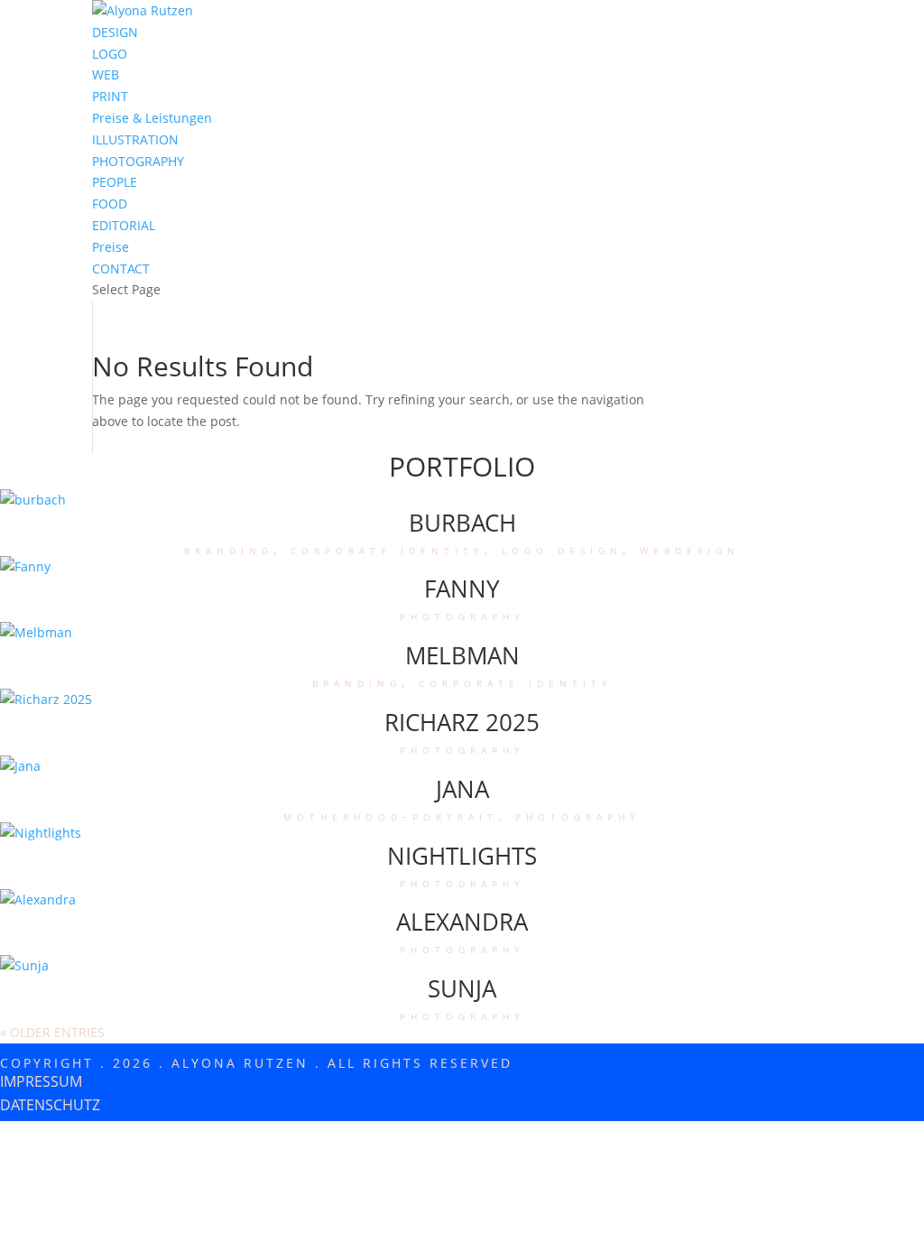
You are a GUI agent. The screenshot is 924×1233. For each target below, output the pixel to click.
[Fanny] (25, 566)
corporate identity (388, 549)
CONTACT (121, 268)
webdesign (690, 549)
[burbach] (33, 499)
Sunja (462, 988)
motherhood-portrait (390, 815)
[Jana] (20, 765)
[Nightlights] (40, 832)
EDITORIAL (123, 225)
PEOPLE (114, 181)
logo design (562, 549)
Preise (110, 246)
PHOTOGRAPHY (138, 161)
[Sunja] (24, 965)
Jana (462, 789)
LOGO (109, 53)
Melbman (462, 655)
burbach (462, 522)
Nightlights (462, 855)
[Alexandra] (38, 899)
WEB (105, 74)
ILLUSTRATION (135, 139)
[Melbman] (36, 632)
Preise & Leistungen (152, 117)
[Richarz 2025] (46, 699)
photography (462, 615)
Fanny (462, 588)
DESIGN (115, 32)
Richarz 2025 (462, 722)
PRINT (110, 96)
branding (228, 549)
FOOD (109, 203)
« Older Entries (52, 1032)
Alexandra (462, 921)
